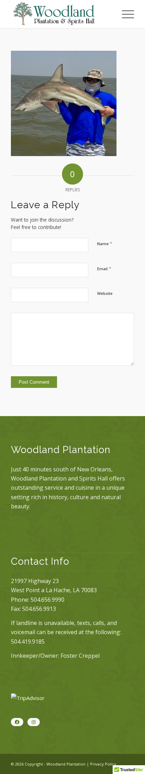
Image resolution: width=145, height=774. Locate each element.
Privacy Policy (103, 764)
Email (104, 268)
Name (104, 243)
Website (105, 293)
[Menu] (124, 14)
